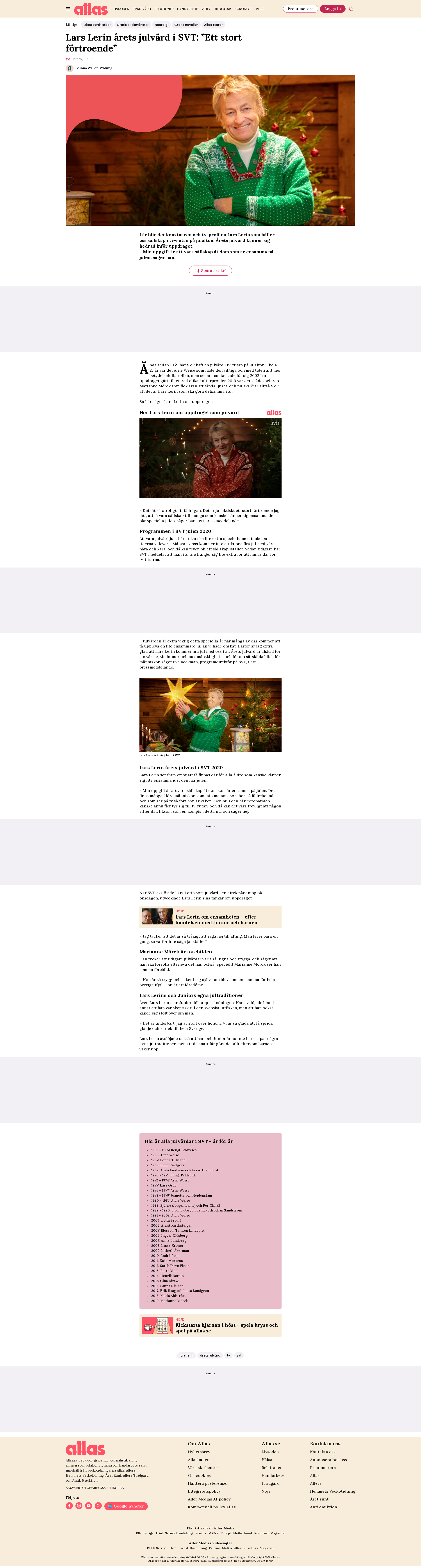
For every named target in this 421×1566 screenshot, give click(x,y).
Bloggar (223, 9)
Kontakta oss (322, 1451)
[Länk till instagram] (78, 1506)
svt (239, 1355)
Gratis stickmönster (133, 25)
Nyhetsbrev (199, 1451)
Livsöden (121, 9)
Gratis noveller (186, 25)
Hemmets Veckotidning (332, 1491)
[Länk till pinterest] (98, 1506)
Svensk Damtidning (179, 1533)
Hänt (159, 1533)
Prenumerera (301, 8)
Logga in (333, 8)
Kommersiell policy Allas (212, 1506)
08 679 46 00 (265, 1560)
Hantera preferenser (208, 1483)
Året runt (319, 1499)
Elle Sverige (145, 1533)
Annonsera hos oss (328, 1459)
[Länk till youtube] (88, 1506)
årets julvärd (210, 1355)
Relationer (164, 9)
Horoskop (243, 9)
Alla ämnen (199, 1459)
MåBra (213, 1533)
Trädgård (142, 9)
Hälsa (267, 1459)
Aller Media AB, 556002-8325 (188, 1560)
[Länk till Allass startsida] (91, 9)
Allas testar (213, 25)
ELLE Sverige (157, 1548)
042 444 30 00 (195, 1557)
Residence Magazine (269, 1533)
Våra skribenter (203, 1467)
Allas (314, 1475)
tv (68, 59)
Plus (260, 9)
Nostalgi (161, 25)
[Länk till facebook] (69, 1506)
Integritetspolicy (204, 1491)
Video (206, 9)
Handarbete (187, 9)
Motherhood (242, 1533)
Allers (315, 1483)
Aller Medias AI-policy (209, 1499)
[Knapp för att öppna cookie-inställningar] (351, 9)
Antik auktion (323, 1506)
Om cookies (199, 1475)
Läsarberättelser (97, 25)
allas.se (275, 1557)
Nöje (266, 1491)
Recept (226, 1533)
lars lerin (186, 1355)
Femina (200, 1533)
